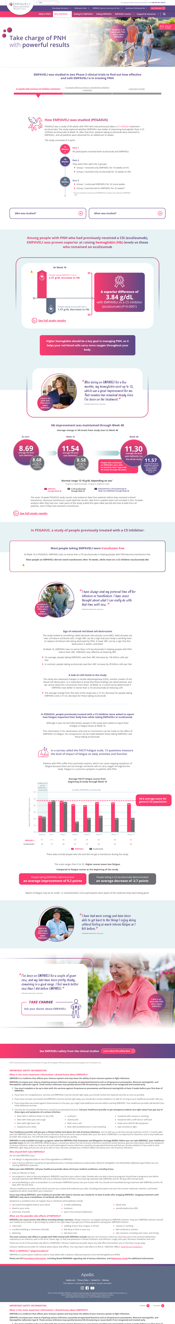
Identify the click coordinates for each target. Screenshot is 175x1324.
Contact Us (95, 1280)
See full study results (52, 320)
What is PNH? (45, 14)
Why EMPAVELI (61, 14)
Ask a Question (156, 8)
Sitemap (105, 1280)
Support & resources (146, 14)
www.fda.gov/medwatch (131, 1246)
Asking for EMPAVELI (83, 14)
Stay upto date (168, 27)
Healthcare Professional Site (135, 8)
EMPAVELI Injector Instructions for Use (106, 8)
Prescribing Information (60, 8)
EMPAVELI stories (123, 14)
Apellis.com (70, 1280)
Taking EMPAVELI (104, 14)
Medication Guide (81, 8)
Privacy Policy (83, 1280)
